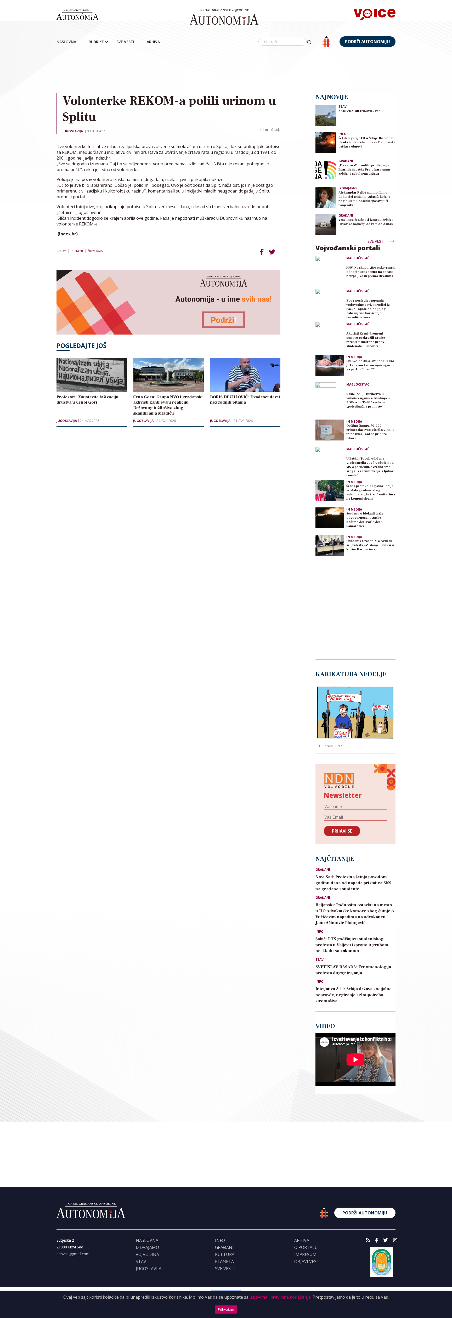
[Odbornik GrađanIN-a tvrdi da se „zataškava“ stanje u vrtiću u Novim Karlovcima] (329, 545)
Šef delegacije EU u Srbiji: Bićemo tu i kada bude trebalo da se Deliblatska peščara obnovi (367, 142)
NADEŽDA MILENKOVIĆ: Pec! (359, 111)
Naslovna (66, 41)
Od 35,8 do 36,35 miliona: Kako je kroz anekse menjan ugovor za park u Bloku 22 (370, 365)
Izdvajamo (347, 188)
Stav (342, 106)
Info (342, 134)
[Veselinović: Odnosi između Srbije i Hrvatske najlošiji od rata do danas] (325, 224)
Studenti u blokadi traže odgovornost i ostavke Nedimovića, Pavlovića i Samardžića (364, 520)
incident (77, 251)
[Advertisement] (226, 70)
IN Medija (354, 357)
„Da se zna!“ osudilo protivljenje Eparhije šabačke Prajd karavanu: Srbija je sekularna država (364, 169)
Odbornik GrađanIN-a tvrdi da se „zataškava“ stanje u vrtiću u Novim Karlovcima (370, 545)
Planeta (224, 1261)
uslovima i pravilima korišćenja (280, 1297)
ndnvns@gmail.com (72, 1253)
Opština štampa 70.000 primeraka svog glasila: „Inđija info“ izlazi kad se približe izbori (370, 432)
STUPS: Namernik (328, 746)
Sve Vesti (125, 41)
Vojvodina (147, 1254)
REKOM (61, 251)
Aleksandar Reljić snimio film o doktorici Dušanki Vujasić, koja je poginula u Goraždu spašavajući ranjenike (364, 199)
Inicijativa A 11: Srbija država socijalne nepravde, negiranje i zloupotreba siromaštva (353, 995)
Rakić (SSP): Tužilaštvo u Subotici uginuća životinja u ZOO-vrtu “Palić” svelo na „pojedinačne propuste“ (368, 400)
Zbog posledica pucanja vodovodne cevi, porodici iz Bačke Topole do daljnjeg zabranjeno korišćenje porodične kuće (368, 308)
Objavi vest (306, 1261)
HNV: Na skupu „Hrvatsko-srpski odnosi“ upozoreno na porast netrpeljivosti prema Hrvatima (371, 272)
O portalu (306, 1247)
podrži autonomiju (367, 41)
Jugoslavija (73, 131)
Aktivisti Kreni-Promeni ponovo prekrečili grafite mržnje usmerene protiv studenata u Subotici (365, 340)
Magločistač (357, 258)
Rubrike (96, 41)
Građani (345, 161)
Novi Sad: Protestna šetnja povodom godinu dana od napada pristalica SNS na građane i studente (353, 883)
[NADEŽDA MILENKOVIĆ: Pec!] (325, 115)
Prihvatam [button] (226, 1309)
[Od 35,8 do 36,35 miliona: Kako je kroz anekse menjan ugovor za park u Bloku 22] (329, 365)
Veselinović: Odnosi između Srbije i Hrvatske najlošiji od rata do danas (365, 222)
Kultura (224, 1254)
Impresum (305, 1254)
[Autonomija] (224, 17)
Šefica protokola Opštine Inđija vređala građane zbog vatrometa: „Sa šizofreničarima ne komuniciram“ (370, 492)
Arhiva (153, 41)
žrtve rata (95, 251)
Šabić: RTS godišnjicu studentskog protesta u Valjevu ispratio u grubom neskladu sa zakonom (351, 945)
